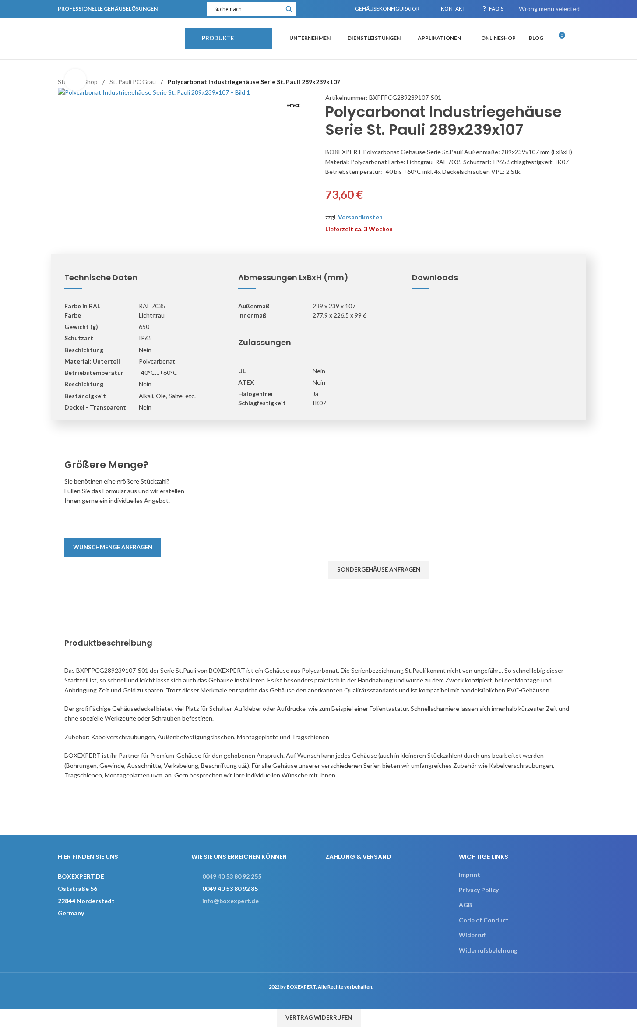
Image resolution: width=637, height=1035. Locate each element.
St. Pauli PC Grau (132, 81)
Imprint (469, 874)
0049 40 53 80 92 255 (231, 876)
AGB (465, 904)
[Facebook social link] (308, 8)
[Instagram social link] (319, 8)
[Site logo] (117, 37)
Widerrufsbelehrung (488, 950)
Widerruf (472, 935)
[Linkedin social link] (330, 8)
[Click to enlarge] (75, 80)
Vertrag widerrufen (318, 1017)
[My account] (576, 38)
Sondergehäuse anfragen (378, 569)
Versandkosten (360, 217)
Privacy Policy (479, 890)
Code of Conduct (484, 920)
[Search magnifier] (289, 12)
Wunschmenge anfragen (112, 547)
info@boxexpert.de (230, 900)
